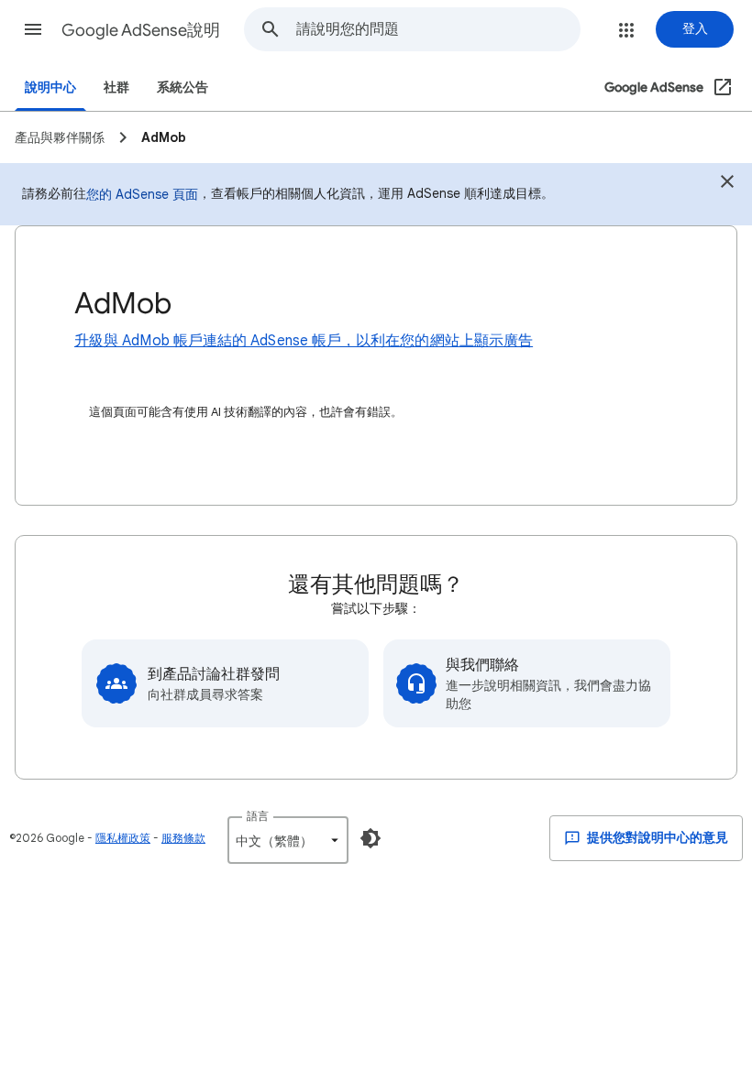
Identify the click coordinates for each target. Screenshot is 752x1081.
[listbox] (287, 840)
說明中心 (50, 87)
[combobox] (438, 29)
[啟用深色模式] (370, 838)
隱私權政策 (122, 838)
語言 (258, 816)
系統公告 (182, 87)
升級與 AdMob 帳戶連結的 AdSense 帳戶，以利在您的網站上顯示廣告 (303, 341)
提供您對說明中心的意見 (656, 838)
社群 (116, 87)
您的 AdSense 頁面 (142, 194)
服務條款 (183, 838)
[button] (33, 29)
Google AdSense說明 (140, 30)
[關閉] (727, 184)
